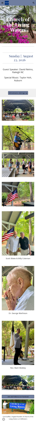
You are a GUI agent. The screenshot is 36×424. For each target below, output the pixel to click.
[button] (2, 3)
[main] (18, 24)
